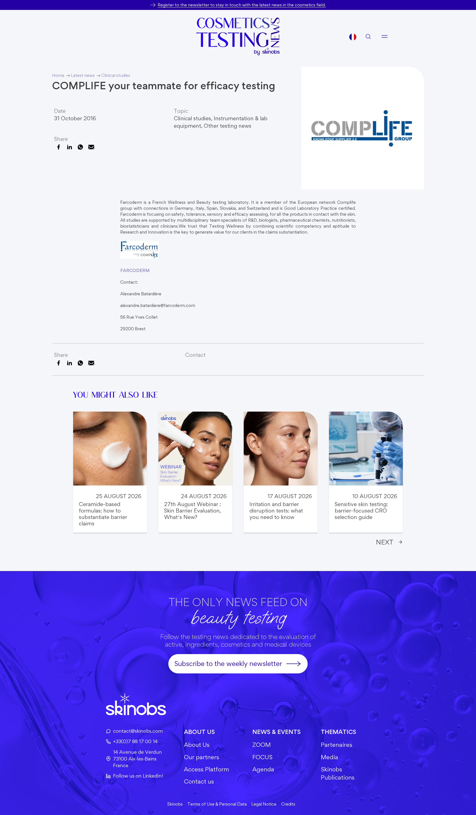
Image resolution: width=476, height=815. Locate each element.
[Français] (353, 37)
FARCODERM (135, 270)
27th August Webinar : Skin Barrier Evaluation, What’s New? (192, 510)
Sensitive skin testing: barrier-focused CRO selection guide (361, 510)
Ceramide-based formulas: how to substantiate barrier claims (103, 514)
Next (384, 542)
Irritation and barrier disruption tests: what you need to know (276, 510)
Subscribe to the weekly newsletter (228, 663)
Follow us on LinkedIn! (138, 776)
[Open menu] (384, 36)
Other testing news (227, 125)
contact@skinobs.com (138, 731)
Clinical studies (192, 118)
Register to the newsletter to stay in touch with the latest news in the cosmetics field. (242, 4)
